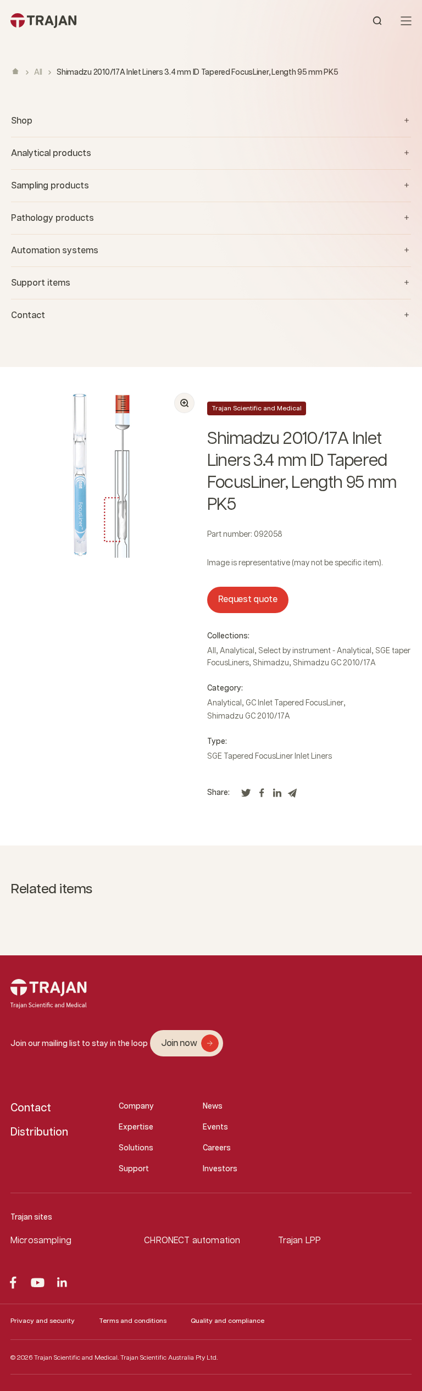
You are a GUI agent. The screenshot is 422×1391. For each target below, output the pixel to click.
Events (215, 1127)
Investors (220, 1169)
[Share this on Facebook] (261, 795)
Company (136, 1106)
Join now (179, 1043)
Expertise (136, 1127)
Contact (30, 1108)
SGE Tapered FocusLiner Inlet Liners (269, 756)
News (213, 1106)
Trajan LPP (299, 1240)
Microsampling (40, 1240)
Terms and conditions (132, 1321)
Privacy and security (42, 1321)
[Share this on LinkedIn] (276, 795)
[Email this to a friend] (292, 795)
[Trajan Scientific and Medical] (110, 20)
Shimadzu (271, 663)
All (38, 72)
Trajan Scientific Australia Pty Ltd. (169, 1357)
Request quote (247, 599)
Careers (217, 1148)
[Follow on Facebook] (12, 1282)
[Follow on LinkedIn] (62, 1282)
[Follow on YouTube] (37, 1282)
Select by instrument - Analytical (314, 651)
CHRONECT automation (192, 1240)
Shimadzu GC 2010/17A (334, 663)
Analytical (237, 651)
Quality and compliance (227, 1321)
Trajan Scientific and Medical (257, 408)
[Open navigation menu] (406, 20)
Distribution (39, 1132)
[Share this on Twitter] (246, 795)
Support (134, 1169)
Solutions (136, 1148)
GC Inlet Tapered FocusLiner (294, 703)
